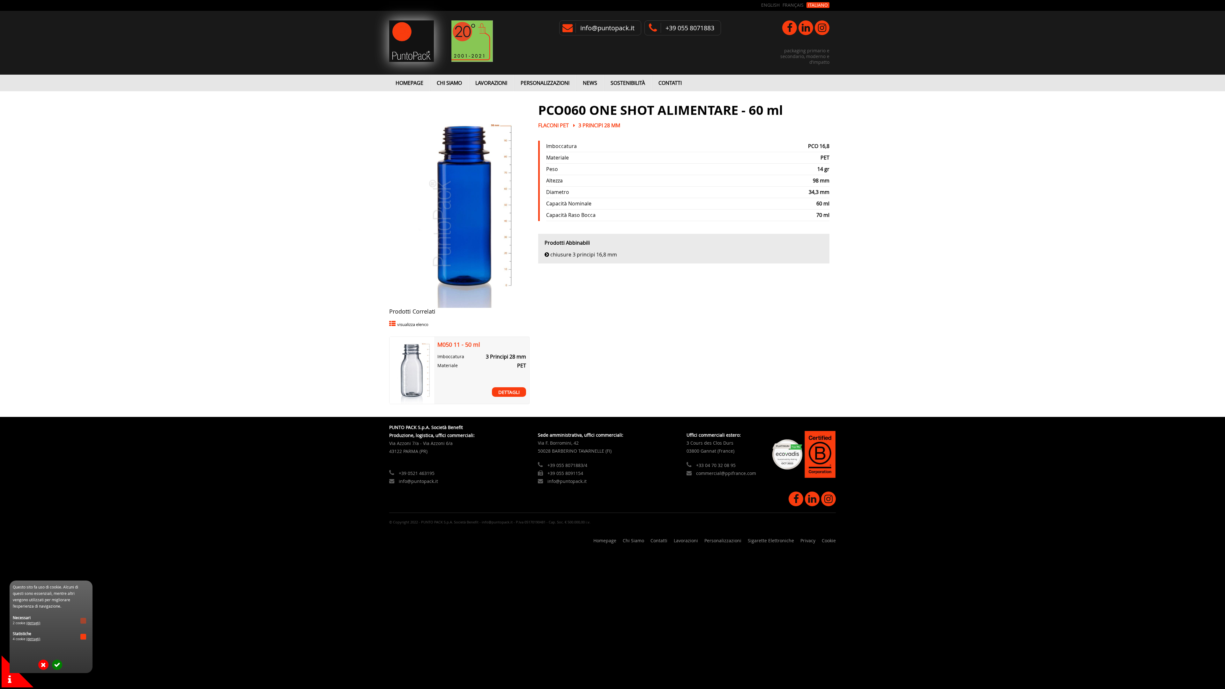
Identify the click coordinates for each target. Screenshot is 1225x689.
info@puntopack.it (607, 28)
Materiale (557, 157)
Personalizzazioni (545, 82)
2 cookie (26, 623)
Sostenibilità (628, 82)
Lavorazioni (491, 82)
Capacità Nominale (568, 203)
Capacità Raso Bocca (571, 215)
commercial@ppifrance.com (726, 473)
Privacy (807, 540)
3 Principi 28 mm (599, 125)
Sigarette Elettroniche (771, 540)
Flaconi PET (553, 125)
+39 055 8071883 (689, 28)
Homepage (409, 82)
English (770, 5)
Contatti (670, 82)
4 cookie (26, 639)
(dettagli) (33, 623)
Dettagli (509, 392)
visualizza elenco (412, 324)
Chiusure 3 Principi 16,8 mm (583, 254)
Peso (552, 169)
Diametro (557, 192)
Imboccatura (561, 146)
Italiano (818, 5)
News (590, 82)
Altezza (554, 180)
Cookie (829, 540)
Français (793, 5)
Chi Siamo (449, 82)
